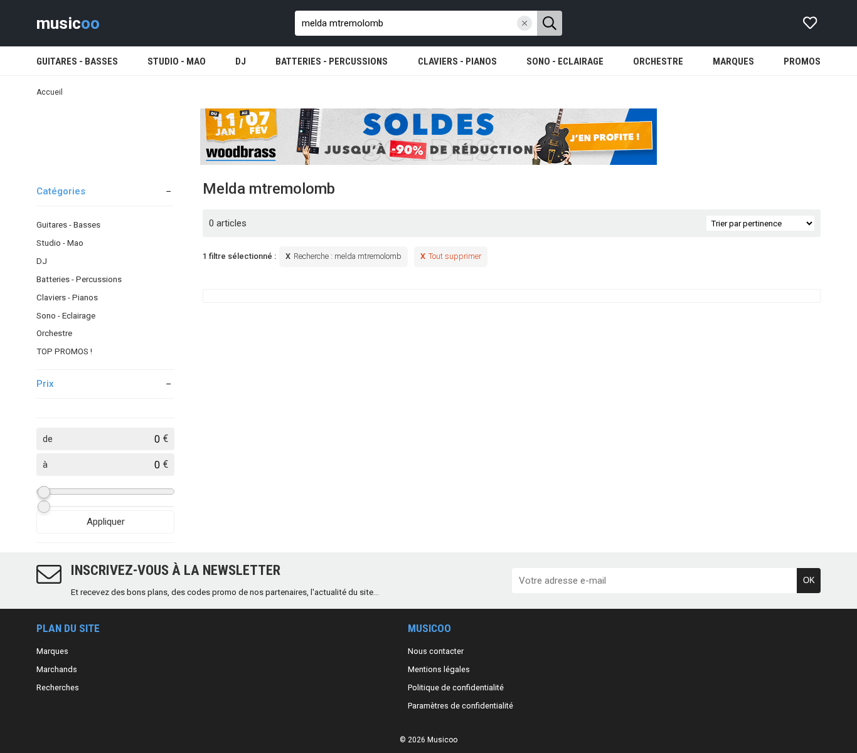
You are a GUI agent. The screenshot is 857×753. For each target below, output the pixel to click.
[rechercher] (549, 23)
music (68, 23)
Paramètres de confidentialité (460, 705)
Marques (52, 651)
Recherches (57, 687)
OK (809, 580)
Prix (45, 383)
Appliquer (106, 521)
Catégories (60, 191)
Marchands (56, 669)
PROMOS (802, 61)
